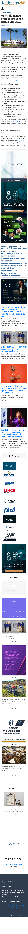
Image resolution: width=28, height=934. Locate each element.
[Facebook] (9, 456)
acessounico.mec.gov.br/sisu (10, 80)
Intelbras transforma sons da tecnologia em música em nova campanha (11, 707)
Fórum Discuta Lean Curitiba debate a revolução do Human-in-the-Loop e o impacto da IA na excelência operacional (13, 312)
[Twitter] (12, 456)
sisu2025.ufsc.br (17, 121)
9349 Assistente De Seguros (14, 616)
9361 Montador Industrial (14, 607)
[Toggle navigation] (2, 8)
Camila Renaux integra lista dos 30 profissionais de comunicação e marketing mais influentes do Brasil (12, 433)
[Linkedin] (18, 456)
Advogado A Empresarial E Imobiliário (14, 611)
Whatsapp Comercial (10, 920)
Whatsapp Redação (18, 921)
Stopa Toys (14, 824)
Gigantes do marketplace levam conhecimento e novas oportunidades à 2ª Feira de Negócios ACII (13, 389)
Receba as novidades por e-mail (14, 591)
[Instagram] (15, 456)
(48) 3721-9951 (21, 141)
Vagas (14, 601)
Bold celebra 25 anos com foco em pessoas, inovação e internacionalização (14, 349)
